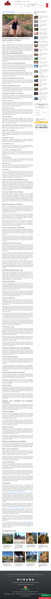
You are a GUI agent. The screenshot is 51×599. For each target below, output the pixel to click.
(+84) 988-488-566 (18, 1)
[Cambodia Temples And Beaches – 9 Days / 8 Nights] (36, 54)
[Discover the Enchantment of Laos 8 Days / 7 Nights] (36, 76)
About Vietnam (30, 574)
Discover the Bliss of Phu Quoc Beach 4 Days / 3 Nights (44, 66)
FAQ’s (13, 594)
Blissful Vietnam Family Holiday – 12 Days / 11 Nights (43, 50)
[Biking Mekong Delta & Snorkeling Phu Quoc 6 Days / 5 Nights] (36, 45)
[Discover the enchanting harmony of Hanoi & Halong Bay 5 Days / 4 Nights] (36, 71)
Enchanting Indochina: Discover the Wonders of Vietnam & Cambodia (31, 545)
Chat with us (46, 595)
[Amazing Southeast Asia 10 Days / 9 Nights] (36, 21)
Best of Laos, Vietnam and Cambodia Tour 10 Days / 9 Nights (43, 37)
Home (16, 4)
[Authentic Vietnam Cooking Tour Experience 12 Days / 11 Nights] (36, 33)
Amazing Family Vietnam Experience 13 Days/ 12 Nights (44, 17)
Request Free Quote (45, 598)
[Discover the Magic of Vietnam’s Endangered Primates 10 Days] (36, 93)
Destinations (36, 574)
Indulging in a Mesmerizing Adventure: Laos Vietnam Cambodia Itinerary (43, 546)
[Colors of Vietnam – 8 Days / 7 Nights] (36, 58)
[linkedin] (45, 127)
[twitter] (43, 127)
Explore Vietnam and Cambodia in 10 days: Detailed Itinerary (31, 564)
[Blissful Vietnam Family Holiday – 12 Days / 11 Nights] (36, 50)
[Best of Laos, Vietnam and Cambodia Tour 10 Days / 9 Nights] (36, 37)
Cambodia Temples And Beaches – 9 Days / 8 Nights (43, 54)
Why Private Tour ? (42, 594)
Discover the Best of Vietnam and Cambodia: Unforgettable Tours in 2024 (43, 565)
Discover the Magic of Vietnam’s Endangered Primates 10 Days (43, 93)
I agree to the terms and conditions (40, 119)
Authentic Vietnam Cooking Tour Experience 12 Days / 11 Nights (44, 33)
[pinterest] (47, 127)
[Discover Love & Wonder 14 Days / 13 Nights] (36, 62)
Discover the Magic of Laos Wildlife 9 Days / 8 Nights (43, 89)
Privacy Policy (7, 594)
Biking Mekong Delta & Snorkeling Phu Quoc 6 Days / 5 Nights (43, 46)
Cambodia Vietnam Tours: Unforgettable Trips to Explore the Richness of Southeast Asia (19, 546)
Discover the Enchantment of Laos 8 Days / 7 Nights (43, 76)
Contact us (36, 5)
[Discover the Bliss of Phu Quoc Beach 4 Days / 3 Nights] (36, 66)
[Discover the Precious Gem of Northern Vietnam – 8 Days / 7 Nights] (36, 98)
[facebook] (36, 127)
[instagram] (38, 127)
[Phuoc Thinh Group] (25, 588)
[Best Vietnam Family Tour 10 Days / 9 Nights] (36, 41)
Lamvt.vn (29, 596)
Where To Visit (29, 5)
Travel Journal (32, 5)
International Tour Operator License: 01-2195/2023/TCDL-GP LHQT (25, 591)
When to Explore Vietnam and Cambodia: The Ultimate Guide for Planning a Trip (7, 546)
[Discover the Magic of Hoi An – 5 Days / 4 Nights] (36, 84)
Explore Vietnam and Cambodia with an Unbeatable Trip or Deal (7, 564)
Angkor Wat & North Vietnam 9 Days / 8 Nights (43, 25)
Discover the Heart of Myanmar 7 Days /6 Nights (43, 80)
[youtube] (40, 127)
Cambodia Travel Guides (10, 11)
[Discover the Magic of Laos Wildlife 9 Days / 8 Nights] (36, 89)
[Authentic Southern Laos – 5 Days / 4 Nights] (36, 29)
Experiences (20, 4)
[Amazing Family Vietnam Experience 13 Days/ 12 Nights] (36, 17)
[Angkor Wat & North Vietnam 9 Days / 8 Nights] (36, 25)
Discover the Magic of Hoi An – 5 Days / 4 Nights (43, 85)
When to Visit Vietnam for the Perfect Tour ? (27, 594)
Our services (25, 5)
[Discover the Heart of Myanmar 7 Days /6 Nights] (36, 80)
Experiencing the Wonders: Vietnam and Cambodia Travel (19, 564)
